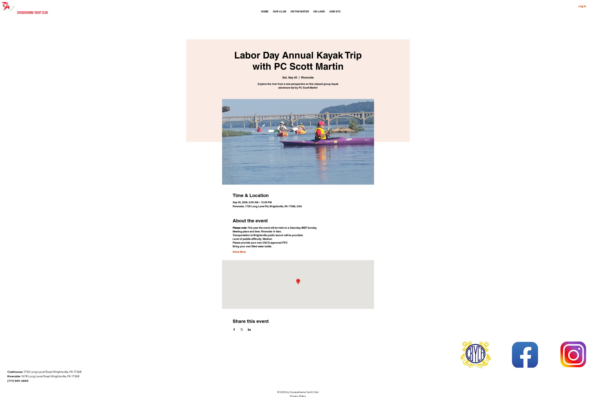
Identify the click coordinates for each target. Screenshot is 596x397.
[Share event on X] (241, 329)
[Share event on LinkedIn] (249, 329)
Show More (239, 251)
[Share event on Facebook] (234, 329)
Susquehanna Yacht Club (32, 12)
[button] (279, 12)
